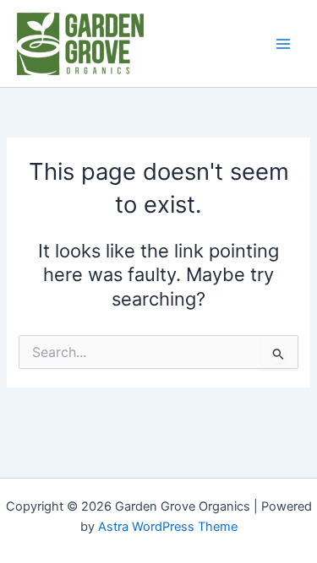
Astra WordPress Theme (168, 526)
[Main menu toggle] (283, 43)
